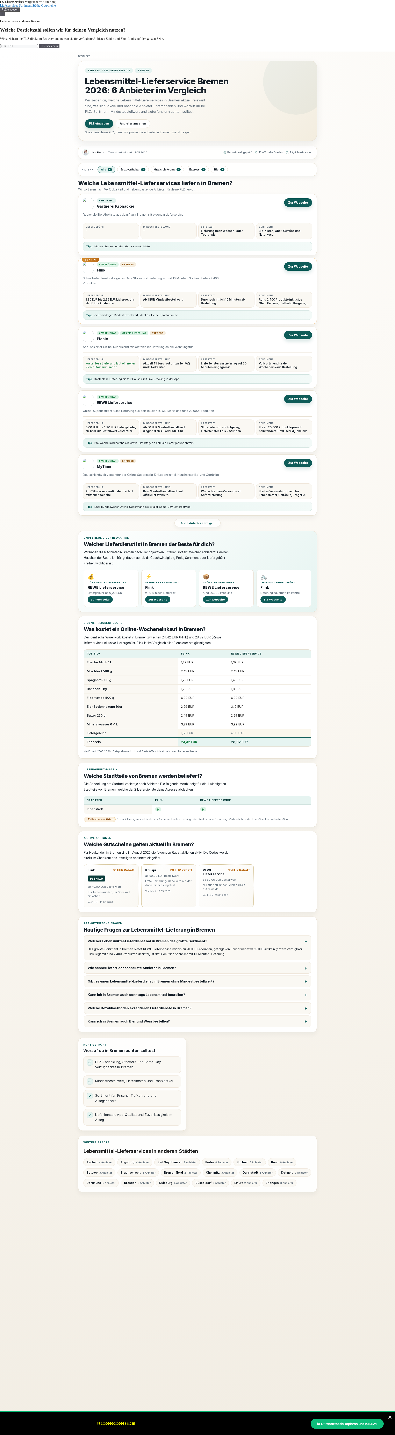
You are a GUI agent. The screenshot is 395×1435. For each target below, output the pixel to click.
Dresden (137, 1183)
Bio (218, 169)
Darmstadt (258, 1172)
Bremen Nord (180, 1172)
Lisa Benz (97, 152)
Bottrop (99, 1172)
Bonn (282, 1162)
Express (196, 169)
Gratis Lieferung (166, 169)
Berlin (216, 1162)
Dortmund (101, 1183)
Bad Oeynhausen (177, 1162)
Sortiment (25, 5)
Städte (36, 5)
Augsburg (135, 1162)
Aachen (99, 1162)
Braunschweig (138, 1172)
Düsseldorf (210, 1183)
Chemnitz (220, 1172)
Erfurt (245, 1183)
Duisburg (173, 1183)
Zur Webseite (298, 202)
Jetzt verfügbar (132, 169)
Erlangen (279, 1183)
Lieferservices (9, 5)
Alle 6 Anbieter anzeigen (198, 523)
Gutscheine (48, 5)
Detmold (294, 1172)
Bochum (250, 1162)
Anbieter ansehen (133, 123)
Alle (105, 169)
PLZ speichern (49, 46)
